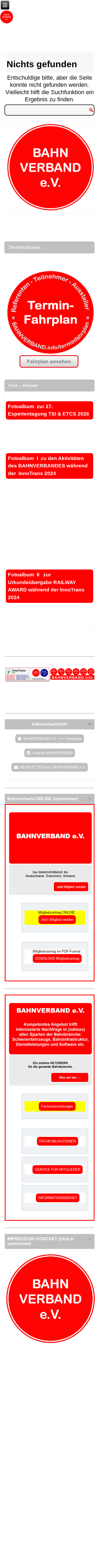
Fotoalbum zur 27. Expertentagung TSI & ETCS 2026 (49, 410)
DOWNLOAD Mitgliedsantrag (57, 958)
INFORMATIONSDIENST (57, 1198)
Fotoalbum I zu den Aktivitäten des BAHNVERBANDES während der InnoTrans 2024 (48, 465)
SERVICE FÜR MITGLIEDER (57, 1170)
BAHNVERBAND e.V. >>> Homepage (52, 739)
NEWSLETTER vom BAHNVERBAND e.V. (53, 767)
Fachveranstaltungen (57, 1106)
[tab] (50, 724)
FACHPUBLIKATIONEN (57, 1141)
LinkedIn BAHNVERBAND (52, 753)
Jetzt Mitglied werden (57, 920)
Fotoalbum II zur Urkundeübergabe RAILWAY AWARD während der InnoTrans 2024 (46, 586)
